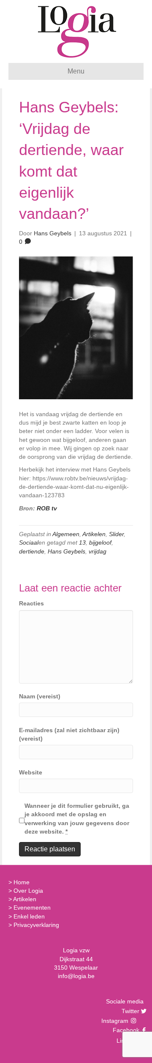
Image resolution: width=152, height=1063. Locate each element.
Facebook (125, 1030)
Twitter (129, 1011)
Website (30, 772)
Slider (116, 534)
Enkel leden (29, 916)
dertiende (31, 551)
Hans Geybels (66, 551)
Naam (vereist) (39, 696)
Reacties (31, 603)
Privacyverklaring (36, 924)
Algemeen (65, 534)
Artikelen (94, 534)
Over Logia (28, 890)
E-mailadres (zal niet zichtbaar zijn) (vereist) (69, 734)
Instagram (115, 1020)
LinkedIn (127, 1040)
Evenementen (32, 907)
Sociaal (28, 542)
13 (82, 542)
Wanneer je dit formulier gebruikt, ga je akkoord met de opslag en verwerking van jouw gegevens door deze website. (76, 818)
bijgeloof (100, 542)
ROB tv (47, 508)
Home (22, 882)
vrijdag (97, 551)
